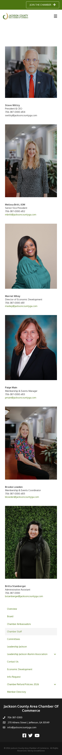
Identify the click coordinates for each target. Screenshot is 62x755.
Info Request (14, 676)
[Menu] (55, 16)
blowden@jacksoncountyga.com (22, 496)
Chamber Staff (14, 631)
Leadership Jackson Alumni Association (27, 654)
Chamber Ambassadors (19, 624)
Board (10, 616)
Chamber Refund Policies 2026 (23, 684)
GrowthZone (39, 751)
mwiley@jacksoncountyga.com (21, 306)
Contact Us (12, 661)
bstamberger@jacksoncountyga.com (24, 596)
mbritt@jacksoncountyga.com (20, 214)
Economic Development (19, 669)
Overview (12, 608)
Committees (13, 639)
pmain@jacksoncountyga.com (20, 397)
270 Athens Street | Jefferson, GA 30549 (28, 722)
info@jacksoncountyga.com (21, 727)
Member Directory (16, 691)
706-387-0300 (14, 717)
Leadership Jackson (17, 646)
